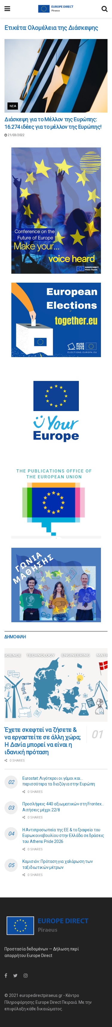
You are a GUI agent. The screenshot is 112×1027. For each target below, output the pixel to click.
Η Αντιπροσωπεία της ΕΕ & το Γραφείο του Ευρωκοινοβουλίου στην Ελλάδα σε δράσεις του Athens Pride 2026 (63, 835)
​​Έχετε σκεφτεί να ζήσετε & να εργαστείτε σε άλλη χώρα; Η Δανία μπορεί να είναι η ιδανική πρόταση (42, 741)
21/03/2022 (15, 135)
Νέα (13, 106)
